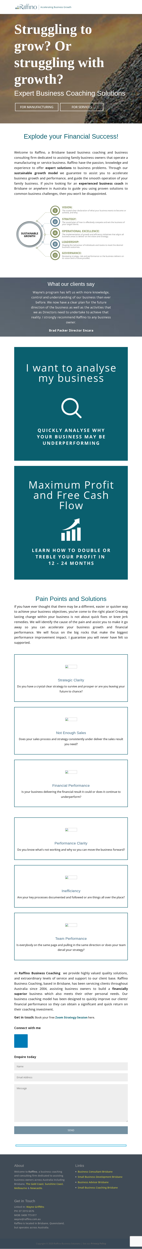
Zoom (59, 1017)
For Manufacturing (36, 107)
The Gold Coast (34, 1184)
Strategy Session (75, 1017)
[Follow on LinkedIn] (21, 1041)
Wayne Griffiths (35, 1206)
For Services (82, 107)
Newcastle (36, 1188)
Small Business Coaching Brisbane (98, 1187)
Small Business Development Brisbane (100, 1176)
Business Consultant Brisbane (95, 1171)
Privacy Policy (98, 1243)
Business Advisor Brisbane (93, 1182)
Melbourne (20, 1188)
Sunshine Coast (54, 1184)
